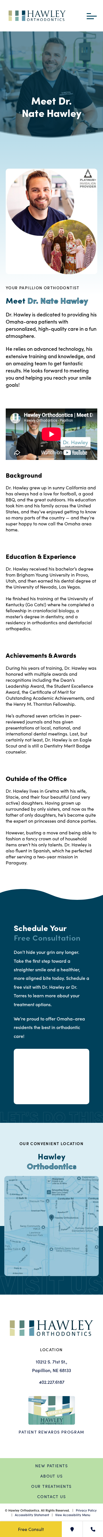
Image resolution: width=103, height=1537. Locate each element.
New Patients (51, 1465)
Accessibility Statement (32, 1514)
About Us (51, 1476)
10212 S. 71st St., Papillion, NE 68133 (51, 1365)
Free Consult (31, 1529)
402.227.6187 (51, 1382)
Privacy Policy (86, 1510)
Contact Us (51, 1496)
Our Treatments (51, 1486)
